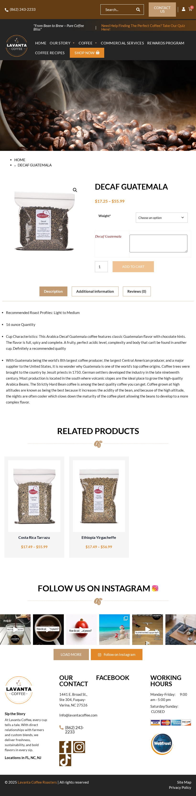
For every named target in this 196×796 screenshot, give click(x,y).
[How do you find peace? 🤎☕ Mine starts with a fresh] (81, 629)
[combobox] (118, 10)
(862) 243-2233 (23, 9)
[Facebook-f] (65, 747)
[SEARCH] (138, 10)
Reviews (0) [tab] (136, 291)
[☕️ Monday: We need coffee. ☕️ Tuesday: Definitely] (15, 629)
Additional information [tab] (95, 291)
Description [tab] (53, 291)
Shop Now (84, 53)
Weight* (104, 216)
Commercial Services (122, 43)
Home (40, 43)
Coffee (86, 43)
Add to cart (133, 267)
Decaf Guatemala (108, 236)
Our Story (60, 43)
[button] (75, 190)
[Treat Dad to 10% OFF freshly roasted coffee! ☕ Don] (180, 629)
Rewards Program (166, 43)
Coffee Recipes (50, 53)
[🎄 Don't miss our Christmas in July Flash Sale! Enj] (114, 629)
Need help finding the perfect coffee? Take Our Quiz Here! (143, 27)
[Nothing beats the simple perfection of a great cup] (48, 629)
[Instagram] (79, 747)
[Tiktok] (65, 760)
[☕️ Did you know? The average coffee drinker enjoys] (147, 629)
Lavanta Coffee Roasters (37, 782)
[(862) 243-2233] (6, 10)
